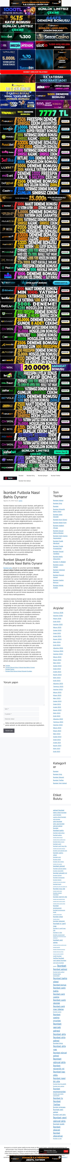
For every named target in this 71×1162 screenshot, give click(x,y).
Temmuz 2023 (58, 686)
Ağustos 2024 (58, 648)
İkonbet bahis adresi (58, 972)
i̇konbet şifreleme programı (59, 949)
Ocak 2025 (57, 633)
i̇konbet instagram (59, 877)
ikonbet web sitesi (59, 833)
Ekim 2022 (56, 713)
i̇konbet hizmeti (57, 875)
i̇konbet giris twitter (58, 861)
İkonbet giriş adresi (59, 1039)
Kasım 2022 (57, 710)
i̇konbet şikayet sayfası (58, 951)
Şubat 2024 (57, 666)
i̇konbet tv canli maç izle (59, 929)
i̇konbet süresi (56, 919)
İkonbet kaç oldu (59, 1073)
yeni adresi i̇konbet (59, 960)
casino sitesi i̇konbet (59, 817)
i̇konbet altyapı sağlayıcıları (59, 839)
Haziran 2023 (58, 689)
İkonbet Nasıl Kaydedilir (59, 1084)
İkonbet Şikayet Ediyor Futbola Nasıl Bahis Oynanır (20, 667)
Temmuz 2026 (58, 613)
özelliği (54, 966)
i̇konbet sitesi (58, 917)
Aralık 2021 (57, 743)
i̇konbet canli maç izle (60, 846)
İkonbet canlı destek (59, 1001)
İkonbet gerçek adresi (57, 1027)
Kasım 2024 (57, 639)
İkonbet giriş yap (59, 1048)
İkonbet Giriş (31, 475)
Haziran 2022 (58, 725)
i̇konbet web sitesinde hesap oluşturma (59, 937)
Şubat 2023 (57, 701)
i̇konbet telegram (59, 921)
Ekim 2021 (56, 748)
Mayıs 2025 (57, 627)
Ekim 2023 (57, 678)
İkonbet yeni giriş (59, 1115)
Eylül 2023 (56, 680)
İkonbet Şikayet (43, 475)
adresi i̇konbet (58, 810)
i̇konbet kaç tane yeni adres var (60, 886)
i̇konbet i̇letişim (57, 880)
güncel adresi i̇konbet (57, 827)
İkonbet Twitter (55, 475)
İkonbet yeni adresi (58, 1111)
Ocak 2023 (57, 704)
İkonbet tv (58, 1098)
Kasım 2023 (57, 675)
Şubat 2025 (57, 630)
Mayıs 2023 (57, 692)
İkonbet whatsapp (59, 1107)
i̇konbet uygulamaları (59, 935)
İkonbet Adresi (58, 500)
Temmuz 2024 (58, 651)
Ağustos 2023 (58, 683)
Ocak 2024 (57, 669)
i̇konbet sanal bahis (57, 914)
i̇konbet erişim (57, 859)
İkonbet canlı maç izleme (59, 1007)
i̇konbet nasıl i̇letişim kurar (59, 899)
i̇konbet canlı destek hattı (60, 850)
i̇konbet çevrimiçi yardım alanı (59, 945)
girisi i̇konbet (56, 819)
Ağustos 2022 (58, 719)
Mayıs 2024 (57, 657)
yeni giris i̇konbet (58, 963)
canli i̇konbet (57, 815)
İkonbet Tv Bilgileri (59, 562)
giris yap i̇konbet (58, 824)
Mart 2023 (57, 698)
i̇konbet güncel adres (59, 868)
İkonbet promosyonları (59, 1090)
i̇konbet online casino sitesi (59, 903)
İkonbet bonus (59, 985)
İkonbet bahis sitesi (60, 980)
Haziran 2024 (58, 654)
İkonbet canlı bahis (59, 989)
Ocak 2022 (57, 740)
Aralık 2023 (57, 672)
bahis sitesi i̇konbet (59, 812)
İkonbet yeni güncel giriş (59, 1119)
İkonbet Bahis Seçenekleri (57, 974)
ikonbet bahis (58, 831)
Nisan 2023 (57, 695)
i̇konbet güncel (59, 866)
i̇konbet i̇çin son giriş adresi (59, 882)
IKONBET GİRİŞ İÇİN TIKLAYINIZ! (35, 72)
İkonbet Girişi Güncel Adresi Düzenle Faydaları (18, 671)
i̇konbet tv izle (57, 932)
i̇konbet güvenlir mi (60, 873)
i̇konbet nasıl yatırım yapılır (59, 901)
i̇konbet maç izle (59, 889)
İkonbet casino (57, 1012)
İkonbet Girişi (58, 1043)
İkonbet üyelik (58, 1124)
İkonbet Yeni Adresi (25, 481)
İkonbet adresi (60, 969)
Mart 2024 (57, 663)
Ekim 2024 (57, 642)
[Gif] (35, 198)
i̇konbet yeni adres (58, 941)
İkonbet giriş (7, 568)
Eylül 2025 (56, 621)
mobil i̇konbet (57, 956)
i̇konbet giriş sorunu (57, 864)
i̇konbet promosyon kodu (59, 911)
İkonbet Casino (9, 669)
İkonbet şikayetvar (58, 1134)
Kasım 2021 (57, 745)
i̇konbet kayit (57, 884)
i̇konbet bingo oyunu (58, 841)
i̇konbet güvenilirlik (58, 871)
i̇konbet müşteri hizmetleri (57, 893)
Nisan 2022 (57, 731)
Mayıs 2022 (57, 728)
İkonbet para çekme (58, 1086)
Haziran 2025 (58, 624)
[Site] (35, 121)
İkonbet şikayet (56, 1128)
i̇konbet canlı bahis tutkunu (59, 848)
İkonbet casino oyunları (57, 1017)
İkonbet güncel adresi (60, 1054)
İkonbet (21, 475)
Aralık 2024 (57, 636)
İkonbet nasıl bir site (59, 1080)
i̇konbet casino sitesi (58, 854)
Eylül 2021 (56, 751)
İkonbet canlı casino (59, 995)
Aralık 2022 (57, 707)
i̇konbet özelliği (56, 947)
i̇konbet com (57, 857)
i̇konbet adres (57, 835)
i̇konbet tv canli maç (59, 925)
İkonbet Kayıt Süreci (60, 520)
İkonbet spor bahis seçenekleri (58, 1094)
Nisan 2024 (57, 660)
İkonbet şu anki (57, 1138)
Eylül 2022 (56, 716)
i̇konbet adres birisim (58, 837)
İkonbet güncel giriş (59, 1060)
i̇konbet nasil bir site (60, 897)
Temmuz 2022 (58, 722)
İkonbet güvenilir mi (58, 1067)
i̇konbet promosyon (57, 907)
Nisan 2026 (57, 618)
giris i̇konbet (57, 821)
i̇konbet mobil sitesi (57, 891)
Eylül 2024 (56, 645)
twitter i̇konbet (58, 958)
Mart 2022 (56, 734)
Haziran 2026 (58, 615)
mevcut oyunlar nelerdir (58, 954)
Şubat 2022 (57, 737)
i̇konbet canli (57, 844)
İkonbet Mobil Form (59, 523)
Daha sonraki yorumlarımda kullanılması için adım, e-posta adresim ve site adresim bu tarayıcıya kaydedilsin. (25, 724)
